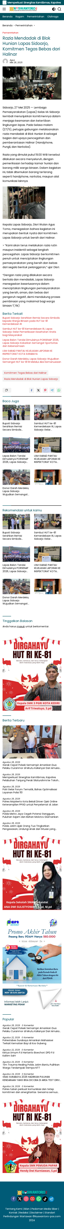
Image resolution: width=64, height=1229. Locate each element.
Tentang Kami (13, 1209)
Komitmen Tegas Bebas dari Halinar (25, 373)
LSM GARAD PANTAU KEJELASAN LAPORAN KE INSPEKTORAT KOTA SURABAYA (27, 352)
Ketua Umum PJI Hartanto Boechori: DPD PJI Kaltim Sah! (28, 1054)
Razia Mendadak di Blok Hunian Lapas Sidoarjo (31, 379)
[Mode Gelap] (54, 9)
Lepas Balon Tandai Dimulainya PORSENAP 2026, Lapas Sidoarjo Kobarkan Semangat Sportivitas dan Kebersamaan (31, 343)
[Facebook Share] (31, 390)
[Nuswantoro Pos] (22, 9)
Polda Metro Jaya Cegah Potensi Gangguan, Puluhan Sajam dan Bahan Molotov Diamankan (30, 815)
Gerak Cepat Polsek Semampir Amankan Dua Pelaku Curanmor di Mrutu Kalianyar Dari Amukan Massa (32, 766)
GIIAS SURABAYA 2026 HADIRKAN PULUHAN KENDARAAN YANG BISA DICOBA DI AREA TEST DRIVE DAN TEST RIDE (32, 1078)
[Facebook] (13, 1199)
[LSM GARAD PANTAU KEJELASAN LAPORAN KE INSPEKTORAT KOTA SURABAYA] (48, 445)
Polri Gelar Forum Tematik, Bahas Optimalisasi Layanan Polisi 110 (30, 791)
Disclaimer (36, 1212)
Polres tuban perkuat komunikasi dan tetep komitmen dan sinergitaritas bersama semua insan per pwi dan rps (30, 1091)
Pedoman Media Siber (45, 1209)
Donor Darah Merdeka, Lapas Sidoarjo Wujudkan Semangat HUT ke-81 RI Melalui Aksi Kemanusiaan (32, 360)
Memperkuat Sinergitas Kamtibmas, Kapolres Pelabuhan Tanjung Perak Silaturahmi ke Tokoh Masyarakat (30, 779)
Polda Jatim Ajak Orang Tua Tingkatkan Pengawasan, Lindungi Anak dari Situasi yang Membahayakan (29, 827)
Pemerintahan (10, 32)
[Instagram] (26, 1199)
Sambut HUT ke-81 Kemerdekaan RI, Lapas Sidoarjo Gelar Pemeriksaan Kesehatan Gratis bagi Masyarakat (29, 332)
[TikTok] (45, 1199)
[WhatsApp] (38, 1199)
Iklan (27, 1209)
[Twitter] (20, 1199)
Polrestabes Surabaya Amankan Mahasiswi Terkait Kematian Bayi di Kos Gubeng (28, 1042)
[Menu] (5, 9)
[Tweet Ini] (38, 390)
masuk (21, 626)
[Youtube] (32, 1199)
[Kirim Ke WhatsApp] (58, 390)
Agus (12, 60)
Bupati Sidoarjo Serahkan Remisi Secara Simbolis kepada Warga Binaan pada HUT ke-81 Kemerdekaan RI (31, 321)
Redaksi (23, 1212)
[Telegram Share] (52, 390)
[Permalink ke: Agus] (5, 61)
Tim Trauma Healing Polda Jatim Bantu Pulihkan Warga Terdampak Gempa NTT (31, 1066)
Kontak (13, 1212)
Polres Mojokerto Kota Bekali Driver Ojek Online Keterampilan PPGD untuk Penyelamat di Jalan (30, 803)
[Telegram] (51, 1199)
